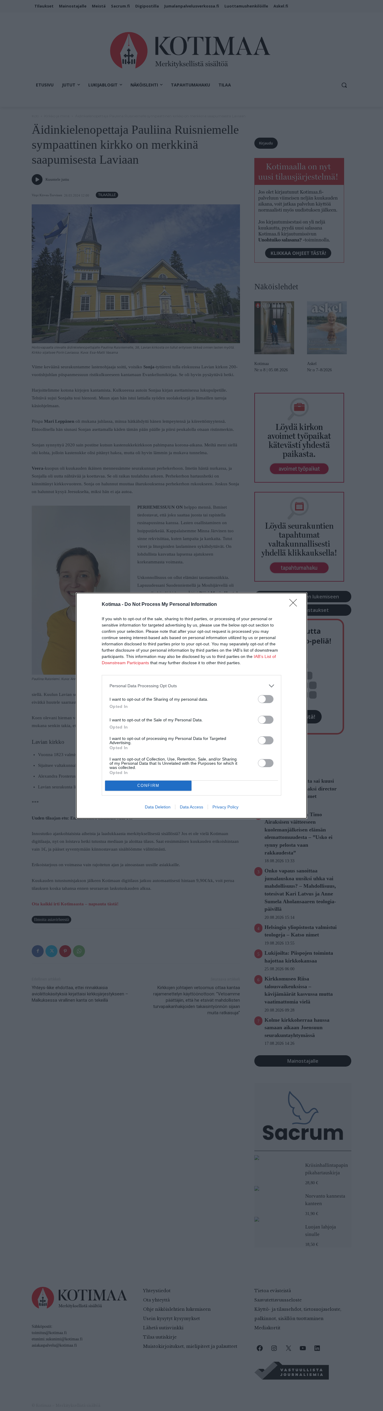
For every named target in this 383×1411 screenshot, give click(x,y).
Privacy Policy (225, 807)
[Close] (295, 604)
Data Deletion (158, 807)
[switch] (265, 699)
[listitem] (191, 686)
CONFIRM (148, 785)
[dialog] (191, 705)
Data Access (191, 807)
